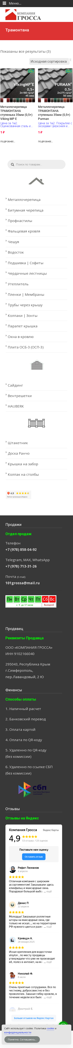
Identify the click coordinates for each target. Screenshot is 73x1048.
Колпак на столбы (23, 474)
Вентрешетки (20, 395)
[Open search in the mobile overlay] (36, 164)
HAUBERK (16, 406)
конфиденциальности (17, 1032)
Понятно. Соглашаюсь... (22, 1039)
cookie (50, 1028)
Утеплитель (18, 284)
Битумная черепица (25, 210)
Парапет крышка (23, 326)
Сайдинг (15, 385)
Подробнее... (8, 141)
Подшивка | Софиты (25, 262)
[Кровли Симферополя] (20, 14)
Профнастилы (20, 220)
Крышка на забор (23, 464)
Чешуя (13, 241)
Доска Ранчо (19, 453)
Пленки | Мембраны (26, 294)
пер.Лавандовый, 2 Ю (24, 676)
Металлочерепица (24, 199)
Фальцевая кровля (24, 231)
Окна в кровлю (21, 336)
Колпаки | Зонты (23, 315)
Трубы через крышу (25, 305)
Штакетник (18, 442)
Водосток (16, 252)
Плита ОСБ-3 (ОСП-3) (26, 347)
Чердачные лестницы (27, 273)
